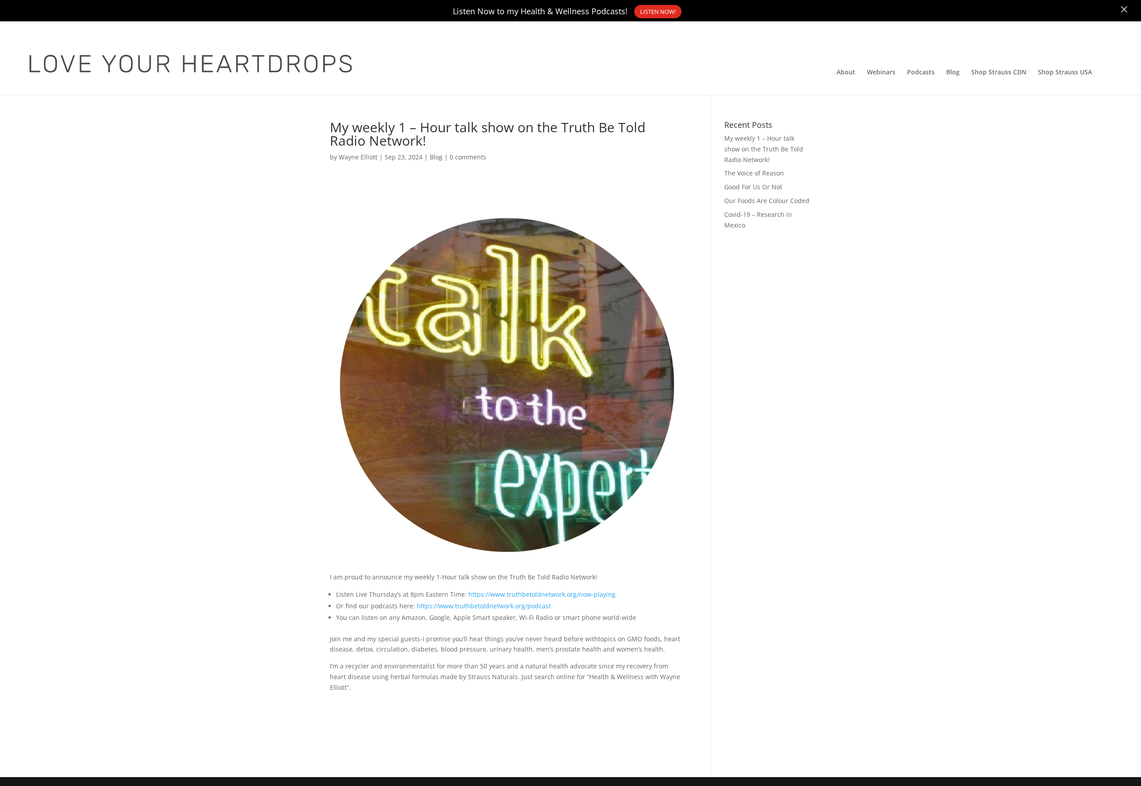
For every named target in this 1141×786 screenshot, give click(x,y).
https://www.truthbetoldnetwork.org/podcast (484, 606)
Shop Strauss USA (1065, 72)
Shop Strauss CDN (998, 72)
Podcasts (921, 72)
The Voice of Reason (754, 173)
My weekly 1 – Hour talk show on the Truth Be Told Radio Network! (763, 149)
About (846, 72)
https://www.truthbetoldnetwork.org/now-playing (542, 594)
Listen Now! (658, 12)
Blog (953, 72)
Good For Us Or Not (753, 187)
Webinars (881, 72)
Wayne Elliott (358, 157)
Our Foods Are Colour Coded (766, 200)
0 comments (468, 157)
